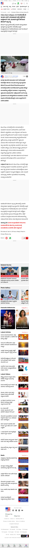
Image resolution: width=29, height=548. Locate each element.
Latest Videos (5, 374)
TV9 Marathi (12, 529)
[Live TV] (21, 3)
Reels (3, 455)
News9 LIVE (13, 535)
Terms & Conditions (20, 521)
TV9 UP (7, 535)
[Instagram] (19, 510)
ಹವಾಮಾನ (19, 9)
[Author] (2, 76)
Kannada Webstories (8, 307)
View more (24, 332)
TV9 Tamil (17, 532)
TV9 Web (6, 76)
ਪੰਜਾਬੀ (25, 1)
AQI (15, 4)
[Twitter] (16, 510)
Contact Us (6, 519)
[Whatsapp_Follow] (10, 238)
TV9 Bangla (24, 529)
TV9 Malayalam (23, 532)
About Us (12, 519)
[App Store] (18, 516)
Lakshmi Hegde (15, 76)
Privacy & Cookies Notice (9, 521)
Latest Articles (6, 332)
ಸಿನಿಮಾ (13, 7)
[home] (1, 6)
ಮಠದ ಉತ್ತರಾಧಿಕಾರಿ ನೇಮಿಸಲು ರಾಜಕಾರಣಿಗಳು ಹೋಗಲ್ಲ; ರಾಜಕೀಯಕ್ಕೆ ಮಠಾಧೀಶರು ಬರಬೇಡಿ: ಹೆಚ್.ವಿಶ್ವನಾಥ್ (13, 225)
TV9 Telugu (18, 529)
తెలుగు (10, 1)
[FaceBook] (13, 510)
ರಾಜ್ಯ (10, 7)
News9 (2, 1)
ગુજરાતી (18, 1)
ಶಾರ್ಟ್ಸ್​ (24, 9)
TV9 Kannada (3, 12)
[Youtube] (6, 238)
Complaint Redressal (14, 524)
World (8, 12)
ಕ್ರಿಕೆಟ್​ (17, 7)
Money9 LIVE (20, 535)
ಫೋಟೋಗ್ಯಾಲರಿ (23, 7)
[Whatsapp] (18, 3)
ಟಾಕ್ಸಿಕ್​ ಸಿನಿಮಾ (6, 9)
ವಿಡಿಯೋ (14, 9)
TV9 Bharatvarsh (5, 529)
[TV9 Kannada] (2, 3)
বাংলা (22, 1)
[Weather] (12, 3)
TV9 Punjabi (11, 532)
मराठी (14, 1)
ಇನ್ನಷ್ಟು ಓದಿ (24, 308)
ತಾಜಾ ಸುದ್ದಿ (5, 7)
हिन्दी (6, 1)
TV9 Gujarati (4, 532)
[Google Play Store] (9, 515)
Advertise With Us (20, 519)
